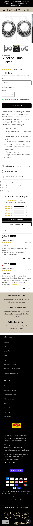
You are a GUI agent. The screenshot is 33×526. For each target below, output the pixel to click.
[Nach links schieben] (2, 49)
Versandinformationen (11, 386)
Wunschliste (8, 408)
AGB (5, 355)
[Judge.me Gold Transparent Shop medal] (7, 515)
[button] (4, 10)
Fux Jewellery (12, 491)
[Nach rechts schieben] (31, 49)
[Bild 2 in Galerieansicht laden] (16, 48)
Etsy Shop (7, 412)
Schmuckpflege (9, 399)
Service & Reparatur (10, 390)
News (5, 403)
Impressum (7, 360)
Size (3, 79)
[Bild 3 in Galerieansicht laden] (25, 48)
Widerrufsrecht (12, 494)
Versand (11, 75)
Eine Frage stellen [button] (16, 224)
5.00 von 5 (21, 200)
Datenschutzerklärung (11, 373)
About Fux (7, 351)
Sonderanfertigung (10, 394)
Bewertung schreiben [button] (16, 219)
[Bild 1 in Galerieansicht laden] (8, 48)
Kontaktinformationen (17, 500)
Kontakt (6, 342)
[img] (6, 242)
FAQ (5, 346)
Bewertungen (8, 416)
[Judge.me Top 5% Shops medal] (25, 515)
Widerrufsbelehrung (10, 364)
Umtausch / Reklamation (12, 368)
